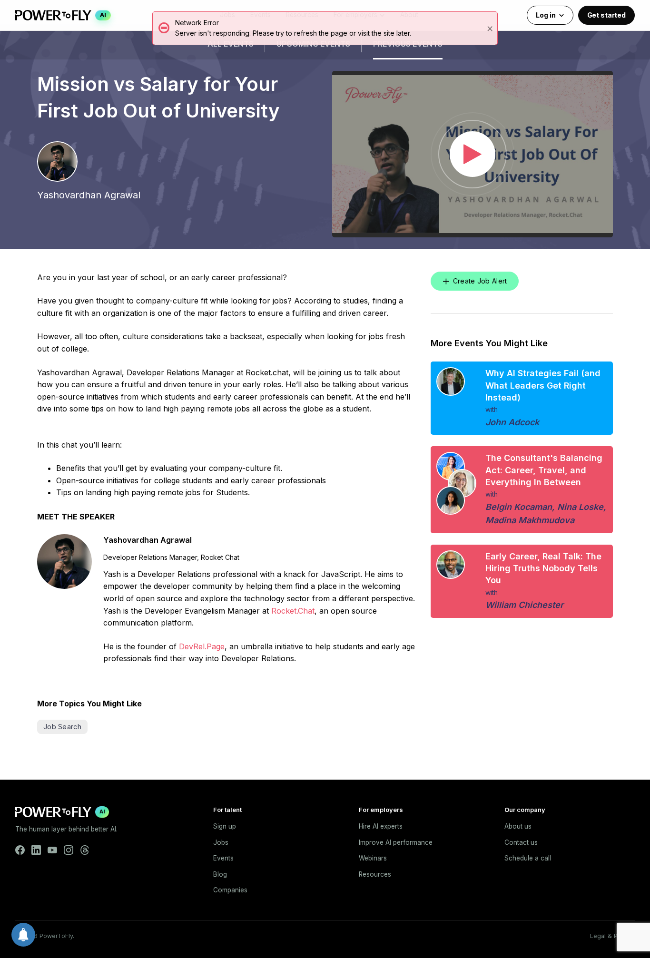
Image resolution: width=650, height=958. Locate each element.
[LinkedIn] (36, 850)
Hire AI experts (381, 826)
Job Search (62, 727)
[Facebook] (20, 850)
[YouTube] (52, 850)
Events (223, 858)
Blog (220, 874)
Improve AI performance (396, 842)
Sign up (224, 826)
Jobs (220, 842)
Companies (230, 890)
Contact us (521, 842)
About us (518, 826)
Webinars (373, 858)
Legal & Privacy (612, 935)
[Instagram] (68, 850)
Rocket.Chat (293, 611)
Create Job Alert (480, 281)
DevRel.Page (202, 646)
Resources (375, 874)
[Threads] (84, 850)
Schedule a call (527, 858)
